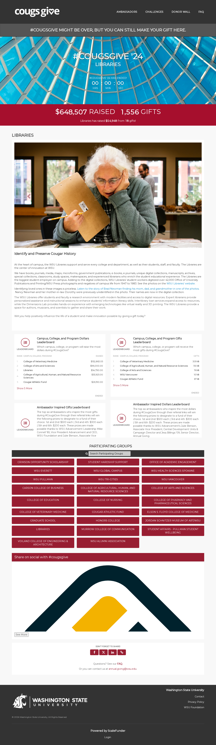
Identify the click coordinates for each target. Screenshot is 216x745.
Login (107, 737)
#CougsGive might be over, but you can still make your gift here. (108, 30)
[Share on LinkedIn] (112, 652)
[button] (28, 195)
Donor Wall (181, 11)
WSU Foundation (194, 707)
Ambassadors (127, 11)
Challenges (154, 11)
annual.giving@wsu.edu (123, 668)
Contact (199, 696)
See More (21, 634)
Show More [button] (24, 388)
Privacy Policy (196, 701)
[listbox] (108, 195)
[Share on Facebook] (94, 652)
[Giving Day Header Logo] (37, 11)
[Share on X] (103, 652)
